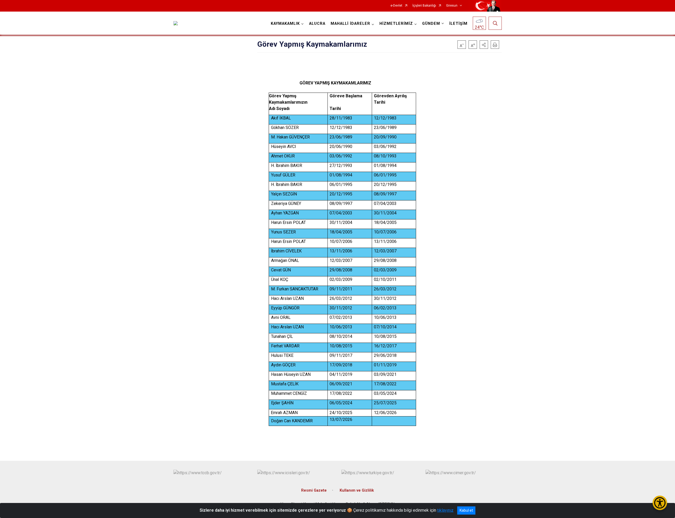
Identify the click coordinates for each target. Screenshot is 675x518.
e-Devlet (396, 5)
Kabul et (466, 510)
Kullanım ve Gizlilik (357, 490)
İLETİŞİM (458, 23)
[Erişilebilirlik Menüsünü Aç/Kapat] (660, 503)
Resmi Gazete (314, 490)
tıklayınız (445, 510)
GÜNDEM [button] (431, 23)
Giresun (451, 5)
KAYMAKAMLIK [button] (285, 23)
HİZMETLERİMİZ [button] (396, 23)
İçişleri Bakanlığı (424, 5)
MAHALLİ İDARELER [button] (350, 23)
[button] (484, 44)
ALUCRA (317, 23)
